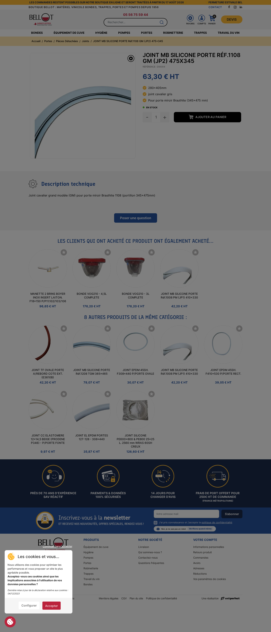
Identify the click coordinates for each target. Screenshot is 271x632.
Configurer (29, 605)
